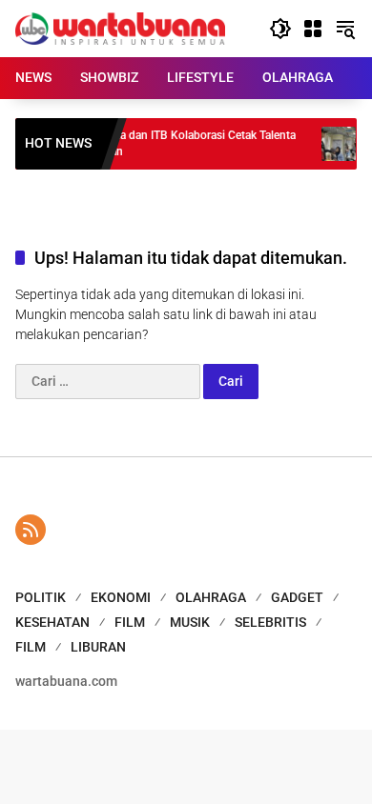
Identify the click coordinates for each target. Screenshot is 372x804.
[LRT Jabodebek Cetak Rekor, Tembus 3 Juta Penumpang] (331, 144)
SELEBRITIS (270, 622)
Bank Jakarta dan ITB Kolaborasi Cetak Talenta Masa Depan (170, 143)
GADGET (297, 597)
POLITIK (40, 597)
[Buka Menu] (312, 28)
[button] (280, 28)
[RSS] (30, 529)
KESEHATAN (52, 622)
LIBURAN (98, 646)
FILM (129, 622)
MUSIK (190, 622)
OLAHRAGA (211, 597)
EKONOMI (121, 597)
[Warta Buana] (120, 27)
